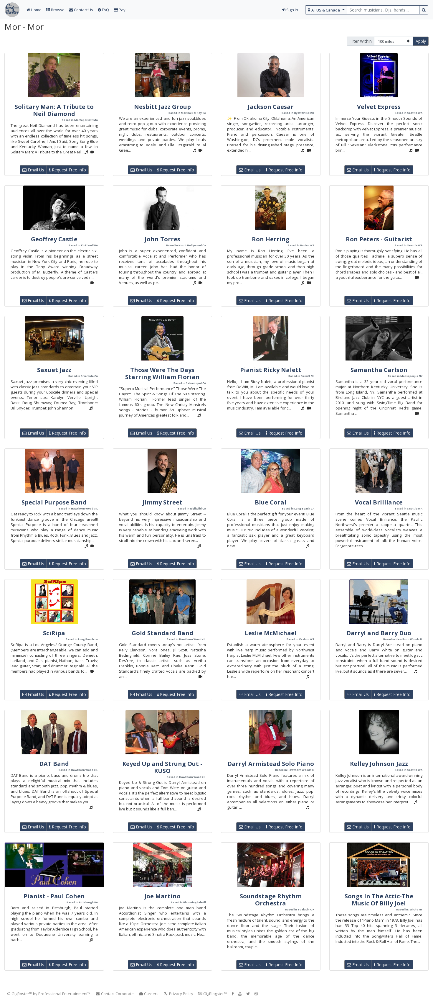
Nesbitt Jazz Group (162, 107)
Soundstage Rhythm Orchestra (271, 899)
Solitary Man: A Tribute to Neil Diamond (54, 110)
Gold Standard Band (162, 633)
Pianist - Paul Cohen (54, 896)
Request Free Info (68, 170)
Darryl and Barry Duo (378, 633)
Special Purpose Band (54, 502)
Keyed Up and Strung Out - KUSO (162, 767)
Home (36, 9)
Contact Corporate (117, 993)
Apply (421, 41)
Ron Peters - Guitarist (379, 239)
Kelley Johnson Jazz (379, 764)
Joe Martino (162, 896)
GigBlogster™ (214, 993)
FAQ (105, 9)
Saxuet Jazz (54, 370)
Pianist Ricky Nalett (270, 370)
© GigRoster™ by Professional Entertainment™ (48, 993)
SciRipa (54, 633)
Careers (150, 993)
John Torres (162, 239)
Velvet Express (379, 107)
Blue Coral (270, 502)
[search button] (423, 9)
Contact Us (83, 9)
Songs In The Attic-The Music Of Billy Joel (379, 899)
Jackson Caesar (271, 107)
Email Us (35, 170)
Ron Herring (271, 239)
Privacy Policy (180, 993)
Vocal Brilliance (379, 502)
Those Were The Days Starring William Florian (162, 373)
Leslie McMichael (271, 633)
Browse (57, 9)
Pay (121, 9)
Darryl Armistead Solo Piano (270, 764)
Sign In (291, 9)
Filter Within (360, 41)
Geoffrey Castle (54, 239)
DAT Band (54, 764)
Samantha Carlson (379, 370)
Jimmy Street (162, 502)
